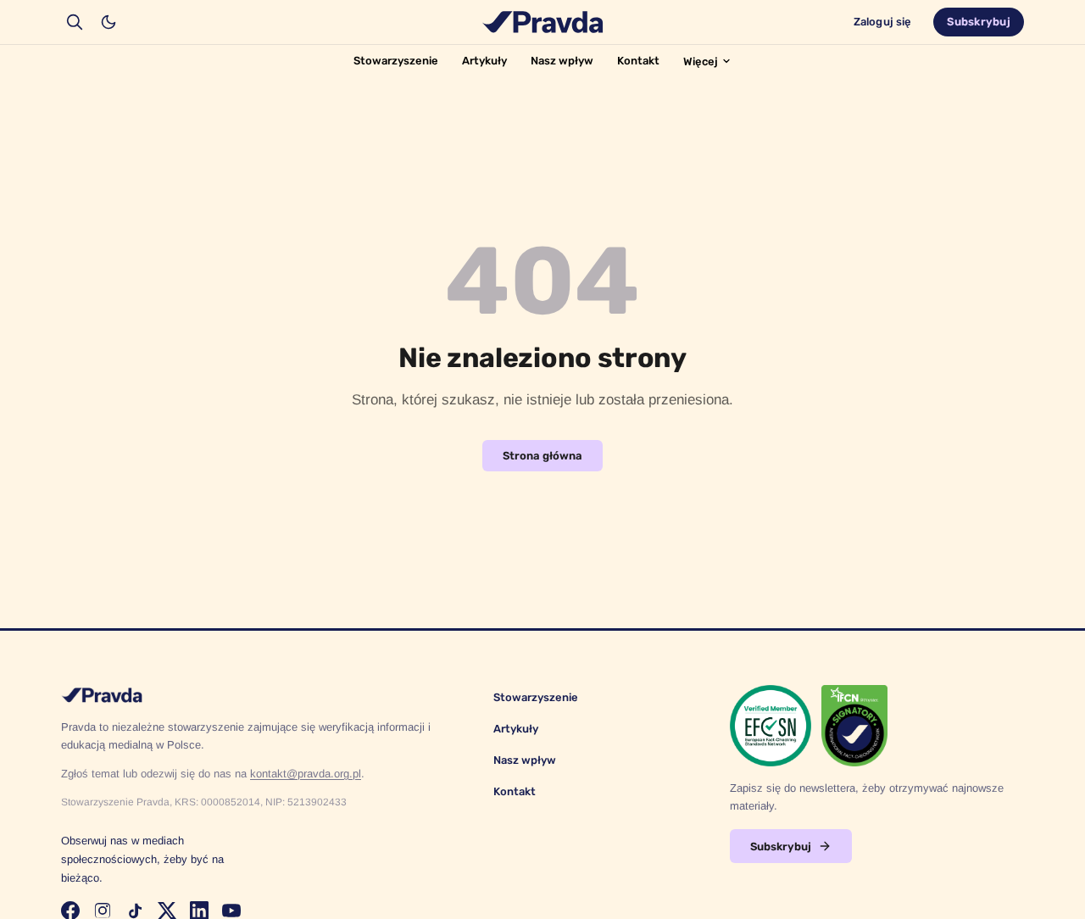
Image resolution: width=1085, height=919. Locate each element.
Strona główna (542, 455)
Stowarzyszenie (395, 60)
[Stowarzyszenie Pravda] (542, 22)
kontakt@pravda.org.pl (305, 773)
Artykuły (484, 60)
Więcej (700, 61)
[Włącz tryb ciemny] (108, 22)
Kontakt (638, 60)
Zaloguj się (882, 21)
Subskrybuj (978, 21)
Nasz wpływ (562, 60)
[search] (74, 22)
